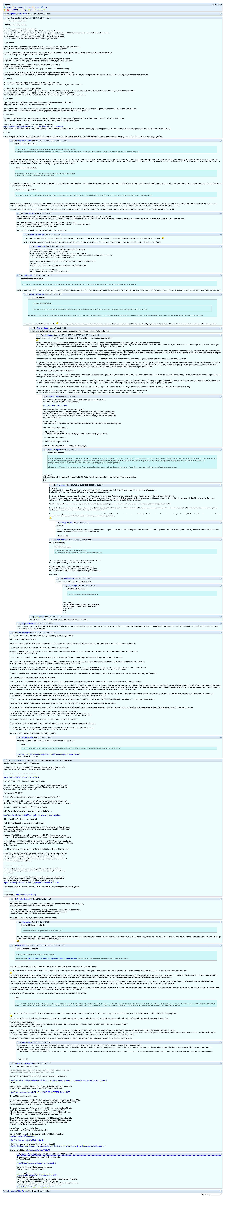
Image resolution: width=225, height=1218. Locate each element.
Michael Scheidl (27, 737)
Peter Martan (48, 335)
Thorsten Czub (29, 214)
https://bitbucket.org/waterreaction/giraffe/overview (35, 1187)
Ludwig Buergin (66, 523)
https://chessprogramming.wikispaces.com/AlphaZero (36, 1163)
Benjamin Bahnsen (24, 141)
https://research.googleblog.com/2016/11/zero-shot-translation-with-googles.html (33, 127)
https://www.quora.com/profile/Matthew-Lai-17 (27, 1140)
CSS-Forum (22, 14)
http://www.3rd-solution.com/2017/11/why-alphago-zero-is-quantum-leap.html (31, 815)
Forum (8, 7)
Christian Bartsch (23, 633)
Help (28, 7)
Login (45, 7)
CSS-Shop (16, 10)
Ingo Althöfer (61, 540)
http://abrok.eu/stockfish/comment (22, 1136)
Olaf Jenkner (28, 275)
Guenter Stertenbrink (18, 760)
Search (36, 7)
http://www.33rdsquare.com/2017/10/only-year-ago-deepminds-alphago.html (31, 883)
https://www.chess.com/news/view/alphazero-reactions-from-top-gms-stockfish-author (48, 754)
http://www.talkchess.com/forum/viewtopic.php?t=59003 (37, 1175)
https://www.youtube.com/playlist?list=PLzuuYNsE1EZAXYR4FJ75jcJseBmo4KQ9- (40, 1092)
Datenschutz (39, 10)
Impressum (27, 10)
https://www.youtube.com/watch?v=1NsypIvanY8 (21, 777)
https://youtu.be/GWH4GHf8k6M (55, 406)
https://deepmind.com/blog (26, 895)
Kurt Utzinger (55, 450)
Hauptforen (12, 14)
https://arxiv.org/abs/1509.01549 (38, 1150)
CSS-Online (18, 7)
